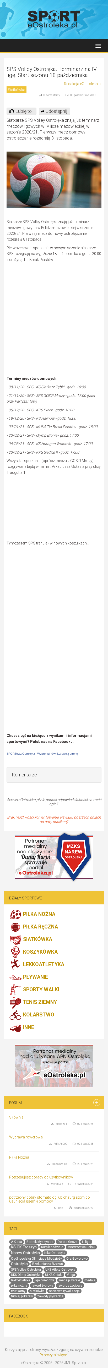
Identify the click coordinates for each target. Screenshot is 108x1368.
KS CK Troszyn (24, 1247)
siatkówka (37, 1291)
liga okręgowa (45, 1280)
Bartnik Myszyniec (39, 1242)
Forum (15, 1103)
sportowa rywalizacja (64, 1291)
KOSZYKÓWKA (40, 952)
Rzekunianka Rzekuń (47, 1264)
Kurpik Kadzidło (52, 1247)
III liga (86, 1242)
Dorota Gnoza (68, 1242)
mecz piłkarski (69, 1280)
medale (89, 1280)
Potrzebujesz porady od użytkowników (41, 1177)
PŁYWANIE (35, 977)
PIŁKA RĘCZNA (40, 927)
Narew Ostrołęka (25, 1252)
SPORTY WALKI (40, 990)
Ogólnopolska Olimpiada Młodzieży (36, 1258)
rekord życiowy (42, 1285)
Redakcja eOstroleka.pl (82, 84)
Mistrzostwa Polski (81, 1247)
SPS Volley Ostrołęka (26, 1269)
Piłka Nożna (19, 1157)
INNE (28, 1027)
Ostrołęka (19, 1263)
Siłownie (16, 1117)
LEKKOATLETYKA (43, 964)
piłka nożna (19, 1285)
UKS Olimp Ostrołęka (26, 1275)
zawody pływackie (50, 1296)
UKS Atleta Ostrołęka (60, 1269)
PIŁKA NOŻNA (38, 914)
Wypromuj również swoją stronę (57, 753)
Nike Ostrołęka (54, 1253)
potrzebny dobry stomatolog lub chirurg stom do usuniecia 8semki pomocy (49, 1199)
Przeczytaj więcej (54, 1355)
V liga (71, 1275)
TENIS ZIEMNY (39, 1002)
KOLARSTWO (38, 1015)
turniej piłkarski (22, 1296)
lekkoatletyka (20, 1280)
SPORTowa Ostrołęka (21, 753)
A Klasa (16, 1242)
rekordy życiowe (70, 1285)
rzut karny (18, 1291)
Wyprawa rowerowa (26, 1137)
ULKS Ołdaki (53, 1275)
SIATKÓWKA (37, 939)
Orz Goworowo (77, 1258)
